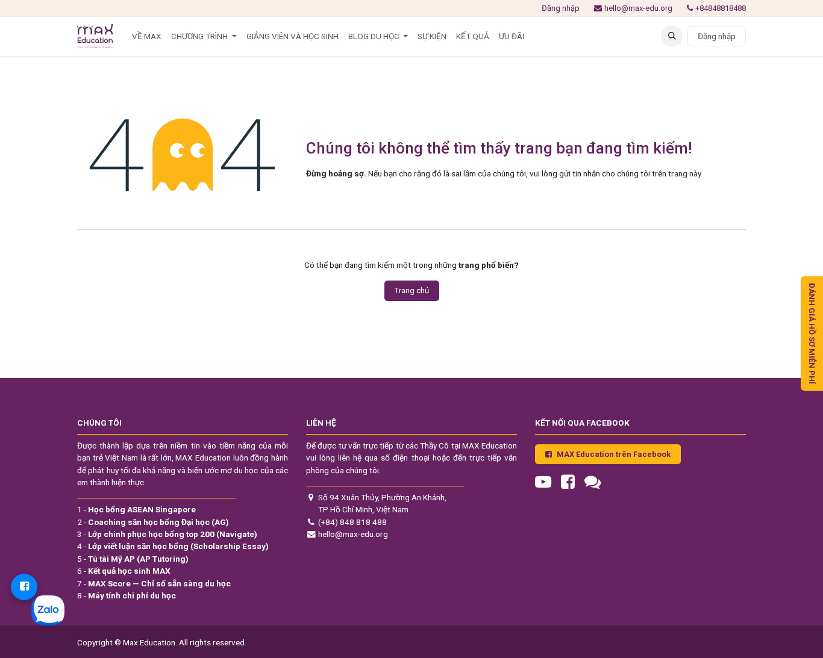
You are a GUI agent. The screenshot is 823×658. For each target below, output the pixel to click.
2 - (153, 522)
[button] (672, 36)
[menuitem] (146, 36)
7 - (154, 583)
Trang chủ (412, 290)
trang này (684, 173)
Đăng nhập (561, 8)
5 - (133, 558)
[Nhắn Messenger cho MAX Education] (24, 587)
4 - (173, 546)
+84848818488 (720, 8)
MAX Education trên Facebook (614, 454)
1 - (136, 509)
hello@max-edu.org (638, 8)
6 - (124, 571)
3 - (167, 534)
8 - (126, 595)
